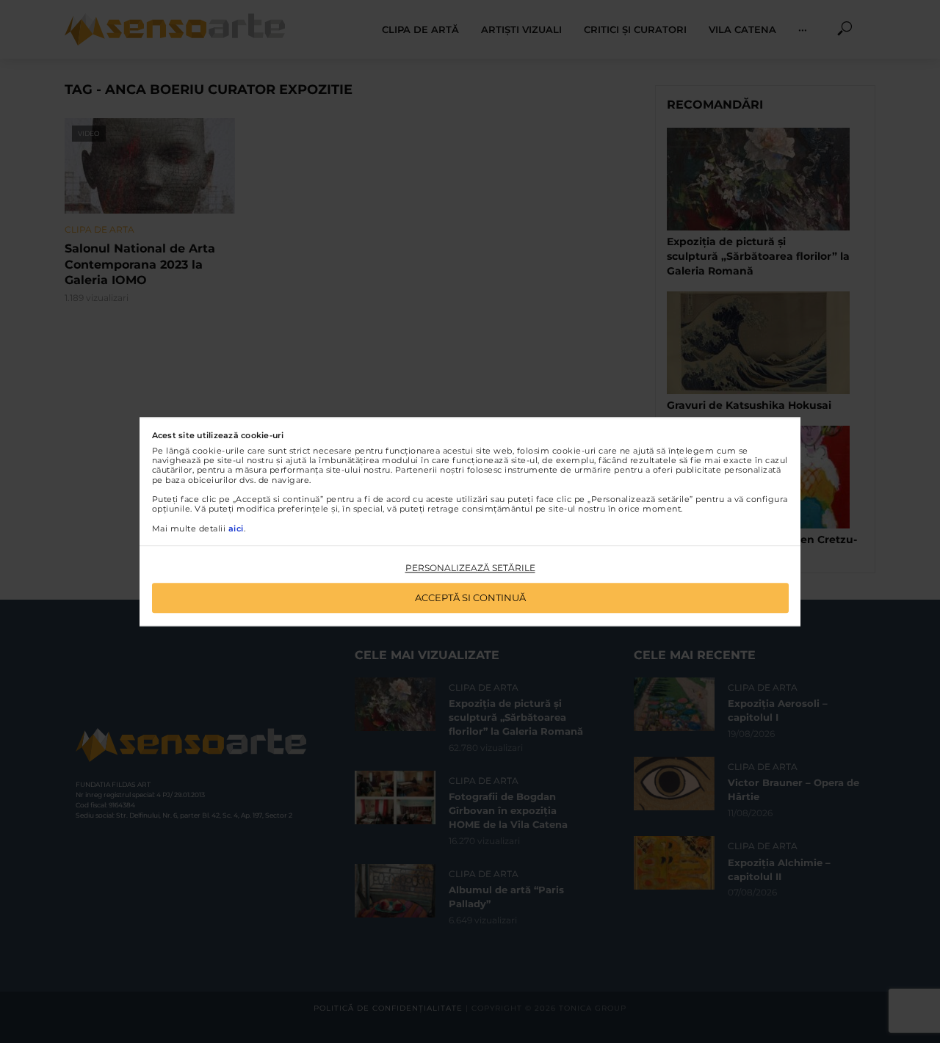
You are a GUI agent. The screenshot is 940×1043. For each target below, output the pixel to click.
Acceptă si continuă (470, 597)
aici (236, 528)
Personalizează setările (470, 568)
